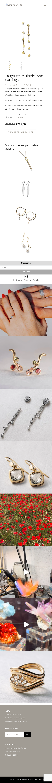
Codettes (40, 779)
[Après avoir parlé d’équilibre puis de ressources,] (26, 677)
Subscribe (26, 263)
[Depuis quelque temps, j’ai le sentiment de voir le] (26, 520)
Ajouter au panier (21, 132)
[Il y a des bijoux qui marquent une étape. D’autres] (26, 467)
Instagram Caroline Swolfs (26, 280)
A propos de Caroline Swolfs (15, 748)
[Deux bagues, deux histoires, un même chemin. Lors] (26, 310)
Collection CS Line (11, 755)
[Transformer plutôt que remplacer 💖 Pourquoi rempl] (26, 415)
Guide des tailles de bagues (15, 718)
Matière (9, 117)
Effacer (20, 117)
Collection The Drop (12, 751)
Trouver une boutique (13, 714)
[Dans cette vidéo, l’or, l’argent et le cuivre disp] (26, 572)
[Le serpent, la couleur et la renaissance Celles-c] (26, 362)
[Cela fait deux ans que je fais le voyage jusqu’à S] (26, 624)
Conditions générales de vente (16, 721)
